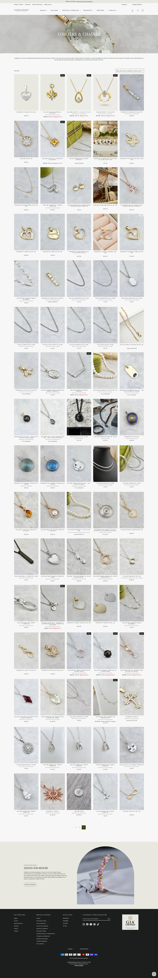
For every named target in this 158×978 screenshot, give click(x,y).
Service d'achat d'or (41, 923)
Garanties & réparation (42, 928)
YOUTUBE (65, 923)
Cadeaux (113, 10)
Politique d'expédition (41, 941)
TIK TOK (65, 926)
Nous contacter (40, 943)
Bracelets (88, 10)
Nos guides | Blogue (41, 931)
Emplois (38, 918)
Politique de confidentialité (43, 936)
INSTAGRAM (66, 918)
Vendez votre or (48, 4)
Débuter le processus (30, 884)
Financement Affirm (41, 920)
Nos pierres (27, 4)
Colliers (55, 10)
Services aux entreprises (42, 926)
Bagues (43, 10)
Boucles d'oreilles (71, 10)
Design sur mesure (18, 4)
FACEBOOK (65, 920)
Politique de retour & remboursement (45, 933)
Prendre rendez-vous (37, 4)
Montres (101, 10)
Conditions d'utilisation (42, 938)
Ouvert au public (79, 965)
